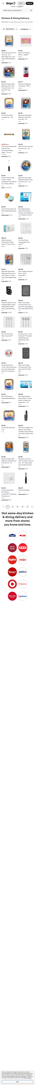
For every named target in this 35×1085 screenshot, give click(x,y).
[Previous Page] (3, 506)
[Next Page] (32, 506)
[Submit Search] (31, 10)
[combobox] (15, 10)
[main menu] (3, 3)
